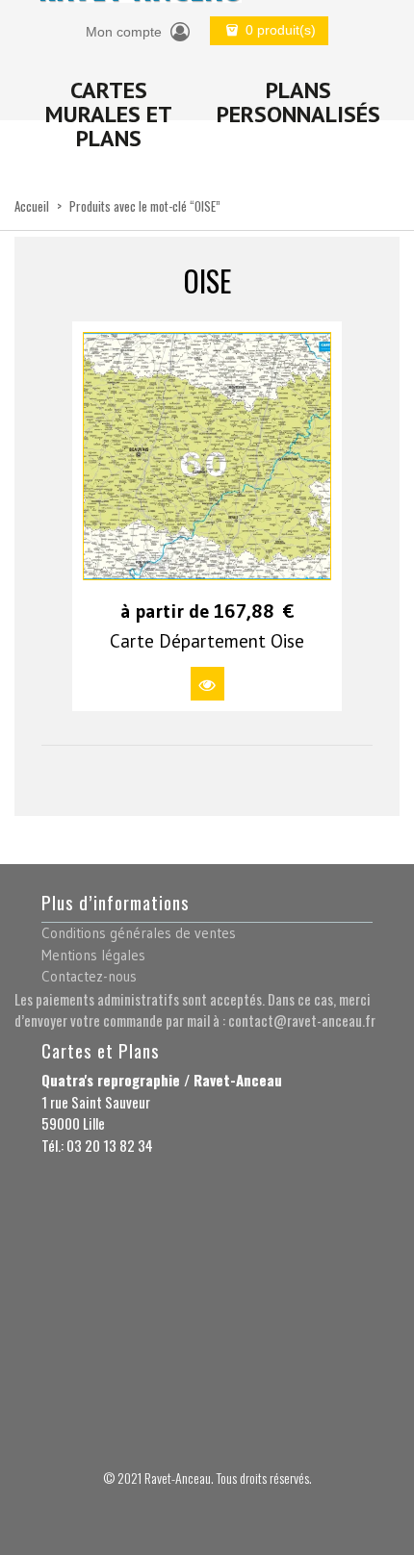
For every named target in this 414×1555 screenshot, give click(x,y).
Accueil (31, 206)
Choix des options (207, 684)
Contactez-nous (89, 976)
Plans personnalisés (298, 102)
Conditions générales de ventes (138, 933)
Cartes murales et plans (108, 114)
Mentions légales (93, 955)
